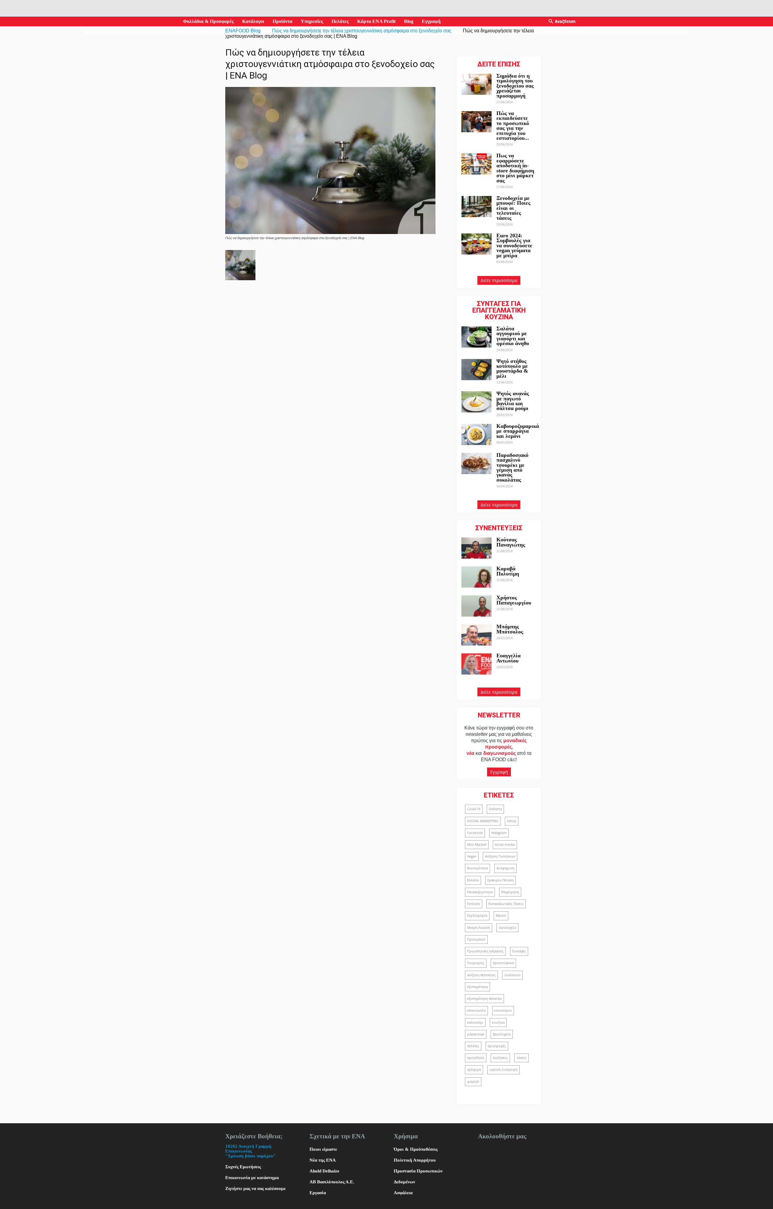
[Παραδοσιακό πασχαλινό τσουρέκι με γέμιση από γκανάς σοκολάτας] (476, 463)
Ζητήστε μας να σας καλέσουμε (255, 1188)
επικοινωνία (476, 1010)
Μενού (501, 915)
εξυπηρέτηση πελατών (484, 998)
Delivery (495, 809)
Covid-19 (473, 809)
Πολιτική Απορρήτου (415, 1160)
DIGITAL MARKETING (483, 821)
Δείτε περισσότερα (498, 280)
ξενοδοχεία (502, 1034)
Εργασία (318, 1192)
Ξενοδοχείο (507, 927)
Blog (408, 21)
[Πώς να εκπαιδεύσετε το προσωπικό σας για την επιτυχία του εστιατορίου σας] (476, 121)
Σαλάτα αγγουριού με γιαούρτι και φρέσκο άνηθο (513, 336)
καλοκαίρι (475, 1022)
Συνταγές (519, 951)
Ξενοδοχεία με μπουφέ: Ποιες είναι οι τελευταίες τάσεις (513, 208)
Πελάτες (340, 21)
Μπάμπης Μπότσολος (509, 629)
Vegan (471, 856)
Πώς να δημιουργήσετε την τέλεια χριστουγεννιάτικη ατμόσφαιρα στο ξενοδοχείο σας (361, 30)
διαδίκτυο (512, 975)
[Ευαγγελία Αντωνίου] (476, 664)
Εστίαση (473, 904)
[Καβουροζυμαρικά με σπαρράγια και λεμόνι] (476, 434)
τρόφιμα (474, 1069)
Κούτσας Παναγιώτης (510, 542)
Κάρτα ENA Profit (376, 21)
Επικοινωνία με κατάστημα (252, 1177)
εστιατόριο (503, 1010)
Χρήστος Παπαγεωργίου (513, 600)
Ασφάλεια (403, 1192)
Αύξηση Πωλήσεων (500, 856)
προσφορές (497, 1046)
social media (505, 844)
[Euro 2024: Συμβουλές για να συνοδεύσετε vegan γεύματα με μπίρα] (476, 244)
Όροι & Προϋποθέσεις (416, 1149)
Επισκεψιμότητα (480, 892)
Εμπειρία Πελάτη (500, 880)
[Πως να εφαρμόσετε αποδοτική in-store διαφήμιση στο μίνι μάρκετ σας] (476, 164)
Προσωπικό (476, 939)
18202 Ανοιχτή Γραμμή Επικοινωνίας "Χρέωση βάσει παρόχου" (250, 1151)
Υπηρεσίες (312, 21)
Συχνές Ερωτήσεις (243, 1166)
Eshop (511, 821)
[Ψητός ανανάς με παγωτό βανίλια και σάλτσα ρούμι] (476, 401)
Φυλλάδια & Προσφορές (208, 21)
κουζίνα (498, 1022)
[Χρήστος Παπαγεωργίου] (476, 606)
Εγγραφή (431, 21)
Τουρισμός (475, 963)
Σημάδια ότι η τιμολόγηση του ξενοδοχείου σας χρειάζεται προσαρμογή (515, 86)
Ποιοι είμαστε (323, 1149)
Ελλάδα (473, 880)
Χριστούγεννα (503, 963)
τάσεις (521, 1058)
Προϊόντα (282, 21)
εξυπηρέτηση (477, 987)
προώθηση (475, 1058)
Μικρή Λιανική (478, 927)
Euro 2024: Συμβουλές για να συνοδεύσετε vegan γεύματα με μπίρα (514, 245)
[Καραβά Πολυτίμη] (476, 577)
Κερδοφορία (477, 915)
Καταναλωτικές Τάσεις (506, 904)
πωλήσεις (500, 1058)
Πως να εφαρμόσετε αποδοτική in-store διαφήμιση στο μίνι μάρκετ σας (515, 167)
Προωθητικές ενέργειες (485, 951)
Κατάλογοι (253, 21)
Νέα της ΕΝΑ (323, 1160)
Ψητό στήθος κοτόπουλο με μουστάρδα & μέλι (512, 368)
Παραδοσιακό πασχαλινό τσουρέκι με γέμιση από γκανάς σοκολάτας (512, 467)
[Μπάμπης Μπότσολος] (476, 635)
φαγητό (473, 1081)
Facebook (475, 833)
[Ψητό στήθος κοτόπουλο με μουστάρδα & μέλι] (476, 369)
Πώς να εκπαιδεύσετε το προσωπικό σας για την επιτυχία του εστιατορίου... (512, 125)
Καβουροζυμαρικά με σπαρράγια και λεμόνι (517, 431)
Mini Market (476, 844)
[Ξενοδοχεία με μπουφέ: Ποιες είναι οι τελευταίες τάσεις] (476, 206)
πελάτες (473, 1046)
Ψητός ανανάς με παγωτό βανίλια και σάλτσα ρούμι (512, 400)
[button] (551, 21)
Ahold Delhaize (324, 1171)
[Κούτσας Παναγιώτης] (476, 548)
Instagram (499, 833)
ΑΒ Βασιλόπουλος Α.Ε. (332, 1181)
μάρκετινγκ (475, 1034)
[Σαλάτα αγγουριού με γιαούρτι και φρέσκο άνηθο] (476, 337)
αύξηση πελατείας (481, 975)
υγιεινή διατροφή (503, 1069)
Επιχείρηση (510, 892)
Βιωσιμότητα (477, 868)
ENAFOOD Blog (243, 30)
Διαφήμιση (505, 868)
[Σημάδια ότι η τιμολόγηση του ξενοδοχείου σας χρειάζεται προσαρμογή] (476, 84)
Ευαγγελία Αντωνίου (508, 658)
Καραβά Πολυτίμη (507, 571)
